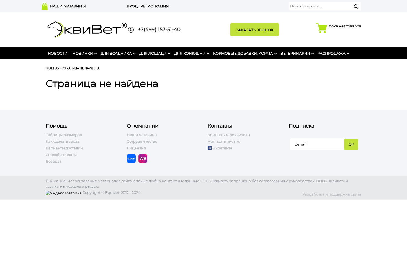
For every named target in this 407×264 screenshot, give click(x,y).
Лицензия (136, 148)
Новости (58, 53)
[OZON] (132, 158)
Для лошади (153, 53)
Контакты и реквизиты (229, 135)
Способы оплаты (61, 154)
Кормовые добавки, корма (243, 53)
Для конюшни (190, 53)
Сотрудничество (142, 141)
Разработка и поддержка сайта (331, 194)
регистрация (154, 6)
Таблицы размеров (64, 135)
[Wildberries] (144, 158)
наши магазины (68, 6)
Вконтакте (222, 148)
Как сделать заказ (62, 141)
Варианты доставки (64, 148)
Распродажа (332, 53)
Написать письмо (224, 141)
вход (132, 6)
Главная (52, 68)
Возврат (53, 161)
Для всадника (116, 53)
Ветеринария (295, 53)
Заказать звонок (254, 30)
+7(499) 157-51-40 (157, 30)
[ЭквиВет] (87, 27)
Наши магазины (142, 135)
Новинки (83, 53)
